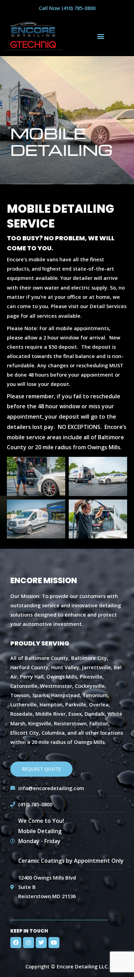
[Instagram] (28, 942)
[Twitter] (41, 942)
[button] (100, 36)
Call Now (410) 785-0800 (67, 7)
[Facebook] (15, 942)
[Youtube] (53, 942)
